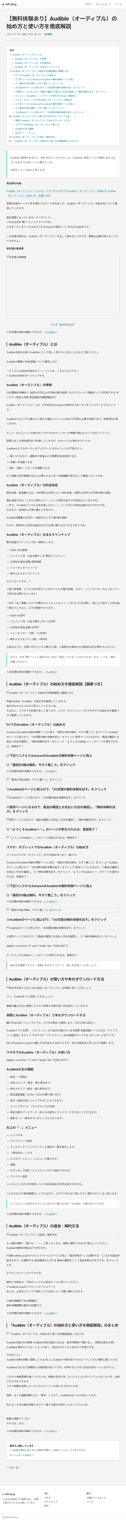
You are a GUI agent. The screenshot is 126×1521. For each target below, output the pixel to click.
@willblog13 (66, 324)
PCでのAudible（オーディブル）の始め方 (35, 75)
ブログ (88, 4)
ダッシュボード (103, 4)
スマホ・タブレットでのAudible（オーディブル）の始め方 (43, 100)
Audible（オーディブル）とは (27, 54)
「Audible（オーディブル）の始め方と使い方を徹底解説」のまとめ (45, 141)
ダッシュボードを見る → (22, 1455)
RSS (46, 1505)
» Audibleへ (51, 332)
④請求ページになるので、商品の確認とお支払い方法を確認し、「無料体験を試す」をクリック (60, 91)
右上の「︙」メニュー (26, 132)
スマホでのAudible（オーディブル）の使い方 (37, 124)
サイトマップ (50, 1501)
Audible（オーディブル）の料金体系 (33, 63)
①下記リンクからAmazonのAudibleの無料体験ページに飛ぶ (44, 104)
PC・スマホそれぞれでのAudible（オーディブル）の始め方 (73, 191)
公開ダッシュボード (96, 1497)
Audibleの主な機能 (24, 128)
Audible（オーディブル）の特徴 (30, 58)
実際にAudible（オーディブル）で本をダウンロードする (42, 120)
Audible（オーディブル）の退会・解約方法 (34, 137)
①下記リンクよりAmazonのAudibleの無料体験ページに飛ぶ (44, 79)
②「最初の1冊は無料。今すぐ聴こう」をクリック (39, 83)
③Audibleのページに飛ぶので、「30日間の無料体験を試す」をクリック (50, 87)
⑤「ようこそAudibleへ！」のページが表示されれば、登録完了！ (47, 96)
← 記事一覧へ (13, 1467)
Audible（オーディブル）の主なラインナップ (37, 67)
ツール (118, 4)
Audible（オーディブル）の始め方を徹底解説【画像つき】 (41, 71)
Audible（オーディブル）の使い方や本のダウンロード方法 (41, 116)
